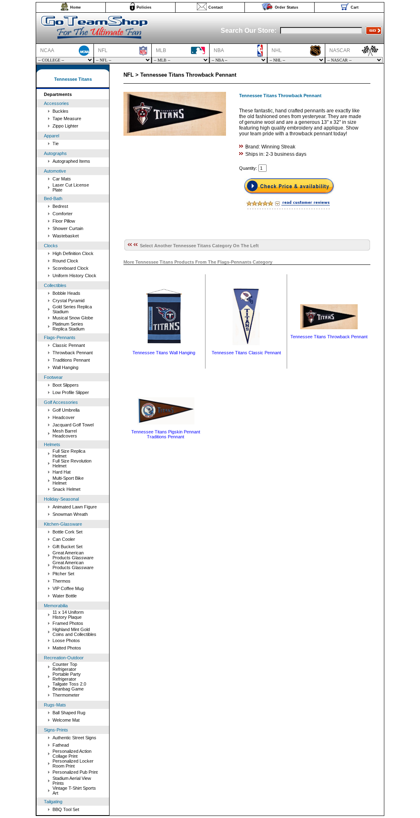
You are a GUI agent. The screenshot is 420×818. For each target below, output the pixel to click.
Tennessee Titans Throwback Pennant (329, 336)
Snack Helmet (66, 489)
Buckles (60, 111)
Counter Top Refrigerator (64, 667)
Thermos (61, 581)
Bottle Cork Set (67, 531)
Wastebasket (65, 235)
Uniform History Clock (74, 275)
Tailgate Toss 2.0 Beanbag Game (69, 686)
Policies (144, 7)
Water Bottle (64, 595)
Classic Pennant (68, 345)
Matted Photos (66, 647)
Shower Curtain (67, 228)
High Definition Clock (73, 253)
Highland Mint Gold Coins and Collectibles (74, 632)
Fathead (60, 745)
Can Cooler (63, 539)
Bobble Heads (66, 293)
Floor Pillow (63, 221)
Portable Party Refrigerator (66, 676)
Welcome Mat (66, 720)
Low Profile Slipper (70, 392)
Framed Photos (67, 623)
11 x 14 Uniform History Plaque (68, 615)
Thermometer (66, 695)
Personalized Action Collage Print (71, 754)
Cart (354, 7)
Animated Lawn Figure (74, 506)
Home (75, 7)
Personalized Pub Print (75, 772)
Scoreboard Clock (70, 268)
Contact (215, 7)
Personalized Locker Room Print (73, 763)
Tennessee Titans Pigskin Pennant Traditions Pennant (165, 434)
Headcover (63, 417)
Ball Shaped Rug (68, 712)
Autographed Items (71, 161)
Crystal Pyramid (68, 300)
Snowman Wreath (70, 514)
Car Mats (61, 178)
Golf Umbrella (66, 410)
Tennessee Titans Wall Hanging (163, 352)
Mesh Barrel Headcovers (64, 433)
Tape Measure (66, 118)
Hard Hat (61, 471)
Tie (55, 143)
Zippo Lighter (65, 125)
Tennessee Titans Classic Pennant (246, 352)
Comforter (62, 213)
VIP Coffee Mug (68, 588)
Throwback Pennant (72, 352)
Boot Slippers (65, 385)
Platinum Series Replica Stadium (68, 326)
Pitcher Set (63, 573)
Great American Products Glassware (73, 555)
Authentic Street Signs (74, 737)
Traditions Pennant (71, 360)
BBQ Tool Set (65, 809)
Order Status (286, 7)
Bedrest (60, 206)
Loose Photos (66, 640)
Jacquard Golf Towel (73, 424)
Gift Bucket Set (67, 546)
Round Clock (65, 260)
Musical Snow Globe (72, 317)
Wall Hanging (65, 367)
